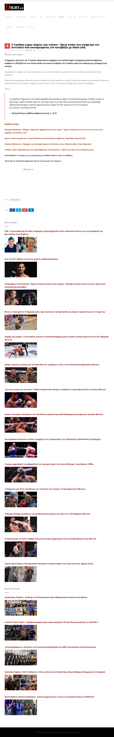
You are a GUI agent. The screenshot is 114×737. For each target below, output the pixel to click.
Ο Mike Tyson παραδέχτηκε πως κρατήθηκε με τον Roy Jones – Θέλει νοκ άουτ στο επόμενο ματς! (49, 149)
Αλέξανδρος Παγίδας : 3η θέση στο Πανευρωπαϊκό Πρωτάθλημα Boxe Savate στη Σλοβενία (46, 597)
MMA (41, 17)
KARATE (9, 27)
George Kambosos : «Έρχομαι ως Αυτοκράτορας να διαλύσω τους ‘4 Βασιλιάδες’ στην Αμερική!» (48, 144)
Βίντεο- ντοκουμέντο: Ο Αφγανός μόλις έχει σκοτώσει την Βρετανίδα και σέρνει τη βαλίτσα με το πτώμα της (55, 312)
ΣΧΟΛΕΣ (32, 17)
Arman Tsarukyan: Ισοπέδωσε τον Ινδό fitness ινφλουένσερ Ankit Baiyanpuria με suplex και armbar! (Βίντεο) (54, 414)
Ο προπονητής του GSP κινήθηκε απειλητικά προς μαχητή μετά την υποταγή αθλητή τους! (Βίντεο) (50, 539)
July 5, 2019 (51, 113)
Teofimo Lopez (15, 200)
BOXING (61, 17)
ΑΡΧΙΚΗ (8, 17)
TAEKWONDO (20, 27)
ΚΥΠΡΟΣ (31, 27)
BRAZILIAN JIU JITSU (98, 17)
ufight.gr (57, 161)
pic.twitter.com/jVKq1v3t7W (22, 107)
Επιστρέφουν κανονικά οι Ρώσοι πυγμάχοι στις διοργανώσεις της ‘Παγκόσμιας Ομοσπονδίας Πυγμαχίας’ (53, 439)
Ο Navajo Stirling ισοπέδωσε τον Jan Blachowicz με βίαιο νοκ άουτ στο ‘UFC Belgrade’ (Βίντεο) (47, 514)
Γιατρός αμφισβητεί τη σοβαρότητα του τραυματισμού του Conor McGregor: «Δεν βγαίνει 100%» (49, 464)
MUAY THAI (72, 17)
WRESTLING (83, 17)
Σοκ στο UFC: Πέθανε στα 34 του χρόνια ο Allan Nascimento (31, 259)
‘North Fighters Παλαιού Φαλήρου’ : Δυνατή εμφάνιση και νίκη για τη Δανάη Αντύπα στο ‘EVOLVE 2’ (49, 697)
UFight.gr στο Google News (30, 155)
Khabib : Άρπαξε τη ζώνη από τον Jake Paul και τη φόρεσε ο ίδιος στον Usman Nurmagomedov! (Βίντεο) (52, 364)
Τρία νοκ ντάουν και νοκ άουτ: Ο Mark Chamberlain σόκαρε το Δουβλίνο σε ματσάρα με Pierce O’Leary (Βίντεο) (55, 389)
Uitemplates (76, 732)
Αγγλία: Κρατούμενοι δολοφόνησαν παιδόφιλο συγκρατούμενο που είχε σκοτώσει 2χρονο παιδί (49, 563)
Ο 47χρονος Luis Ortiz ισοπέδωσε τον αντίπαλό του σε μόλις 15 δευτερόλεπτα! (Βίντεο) (45, 489)
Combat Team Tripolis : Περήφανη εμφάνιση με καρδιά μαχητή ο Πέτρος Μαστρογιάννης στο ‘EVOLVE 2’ (51, 622)
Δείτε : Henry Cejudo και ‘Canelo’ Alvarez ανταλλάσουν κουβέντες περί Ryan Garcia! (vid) (45, 138)
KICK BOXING (51, 17)
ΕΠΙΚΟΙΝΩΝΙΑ (21, 17)
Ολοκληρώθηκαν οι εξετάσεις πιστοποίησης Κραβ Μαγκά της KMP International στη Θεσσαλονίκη (50, 647)
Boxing (30, 50)
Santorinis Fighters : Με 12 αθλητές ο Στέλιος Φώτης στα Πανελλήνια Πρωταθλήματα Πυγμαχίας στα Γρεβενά (55, 672)
